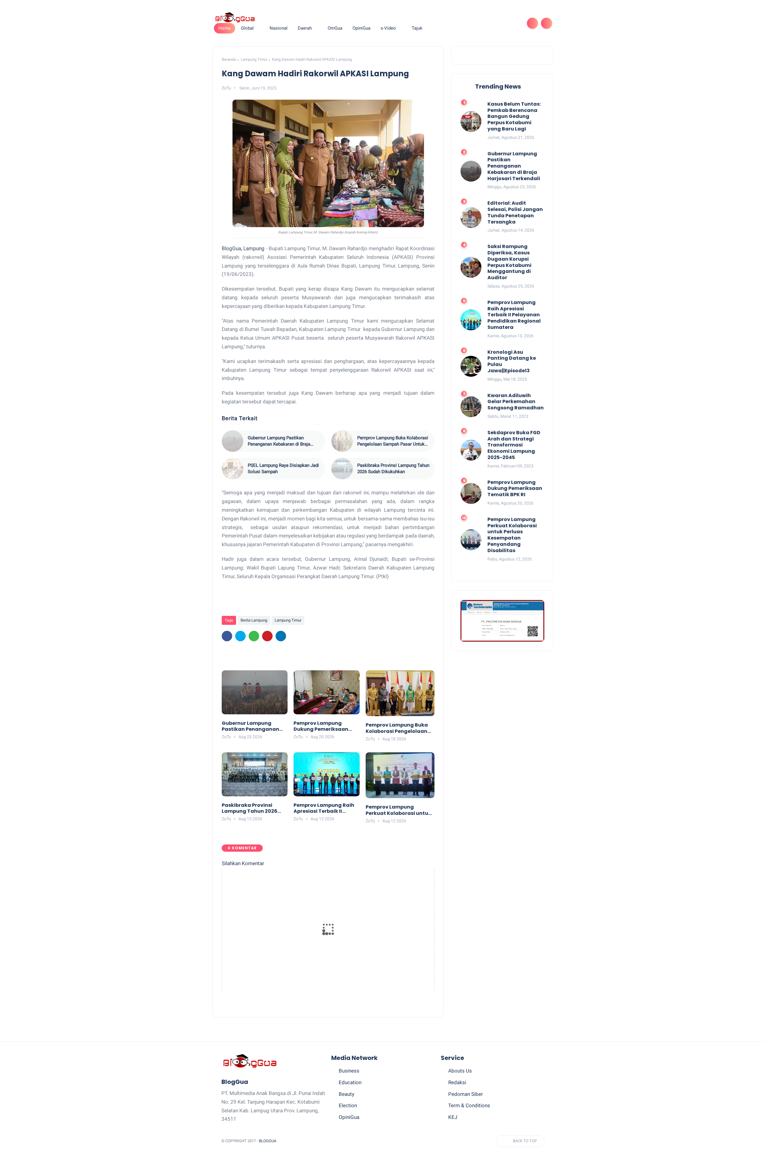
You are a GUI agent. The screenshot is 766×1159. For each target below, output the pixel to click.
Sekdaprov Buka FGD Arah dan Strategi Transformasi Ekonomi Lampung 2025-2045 (513, 445)
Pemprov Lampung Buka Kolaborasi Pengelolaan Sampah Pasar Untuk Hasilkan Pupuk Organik (392, 441)
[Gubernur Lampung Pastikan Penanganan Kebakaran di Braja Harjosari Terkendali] (232, 441)
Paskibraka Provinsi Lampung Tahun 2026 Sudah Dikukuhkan (393, 468)
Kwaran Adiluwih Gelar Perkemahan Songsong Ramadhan (515, 402)
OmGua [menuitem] (335, 28)
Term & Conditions (469, 1105)
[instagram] (505, 23)
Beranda (229, 59)
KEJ (452, 1117)
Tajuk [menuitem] (417, 28)
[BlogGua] (235, 17)
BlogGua (267, 1141)
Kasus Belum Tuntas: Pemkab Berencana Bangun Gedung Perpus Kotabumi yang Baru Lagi (514, 116)
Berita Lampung (254, 620)
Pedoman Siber (465, 1094)
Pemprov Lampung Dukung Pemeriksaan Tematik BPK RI (321, 726)
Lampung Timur (254, 59)
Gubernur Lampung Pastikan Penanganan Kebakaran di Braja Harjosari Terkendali (279, 441)
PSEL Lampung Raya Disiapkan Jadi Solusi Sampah (283, 468)
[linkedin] (281, 636)
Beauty (346, 1094)
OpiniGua (349, 1117)
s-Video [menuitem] (388, 28)
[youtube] (514, 23)
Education (350, 1082)
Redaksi (457, 1082)
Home (224, 28)
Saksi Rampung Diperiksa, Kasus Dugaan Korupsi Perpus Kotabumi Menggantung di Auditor (509, 262)
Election (348, 1105)
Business (349, 1071)
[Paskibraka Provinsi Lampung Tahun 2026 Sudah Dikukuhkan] (342, 468)
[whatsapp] (486, 23)
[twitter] (476, 23)
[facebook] (467, 23)
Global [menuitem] (247, 28)
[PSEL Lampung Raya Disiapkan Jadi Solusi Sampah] (232, 468)
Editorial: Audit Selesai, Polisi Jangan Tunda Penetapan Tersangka (515, 212)
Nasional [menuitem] (279, 28)
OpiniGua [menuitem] (361, 28)
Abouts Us (460, 1071)
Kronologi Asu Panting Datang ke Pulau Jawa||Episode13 (511, 361)
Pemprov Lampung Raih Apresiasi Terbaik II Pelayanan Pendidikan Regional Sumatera (324, 808)
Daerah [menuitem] (305, 28)
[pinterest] (495, 23)
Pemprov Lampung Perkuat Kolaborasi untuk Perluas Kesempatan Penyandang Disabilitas (398, 810)
